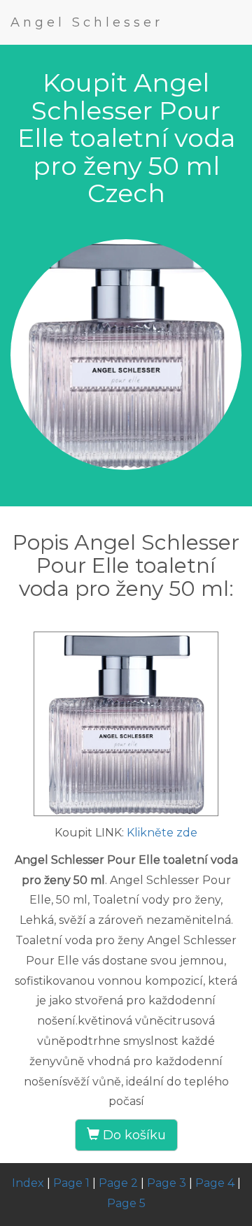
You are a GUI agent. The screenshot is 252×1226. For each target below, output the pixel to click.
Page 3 (166, 1183)
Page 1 (71, 1183)
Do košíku (132, 1135)
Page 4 (214, 1183)
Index (28, 1183)
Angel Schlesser (86, 22)
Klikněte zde (162, 832)
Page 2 (118, 1183)
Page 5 (126, 1203)
